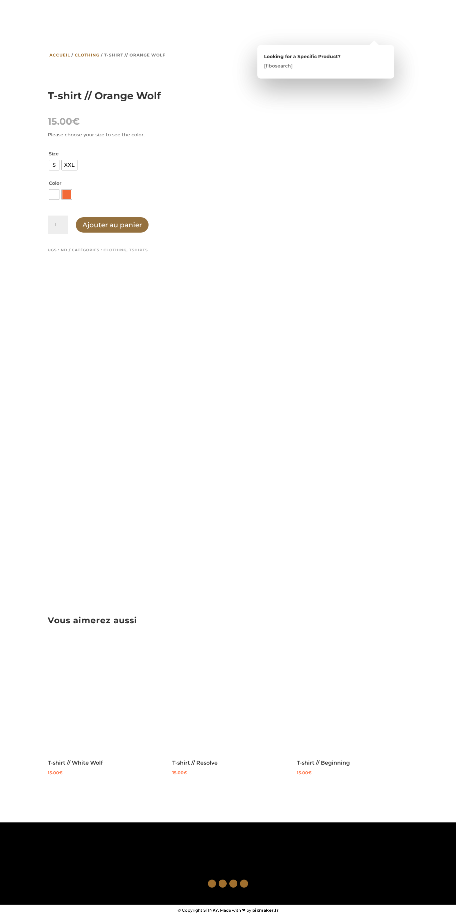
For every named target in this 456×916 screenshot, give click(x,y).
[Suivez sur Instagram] (233, 884)
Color (55, 183)
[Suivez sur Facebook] (212, 884)
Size (54, 154)
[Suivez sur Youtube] (244, 884)
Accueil (59, 54)
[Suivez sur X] (223, 884)
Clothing (87, 54)
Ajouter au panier (112, 225)
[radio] (54, 165)
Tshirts (138, 250)
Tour (68, 18)
